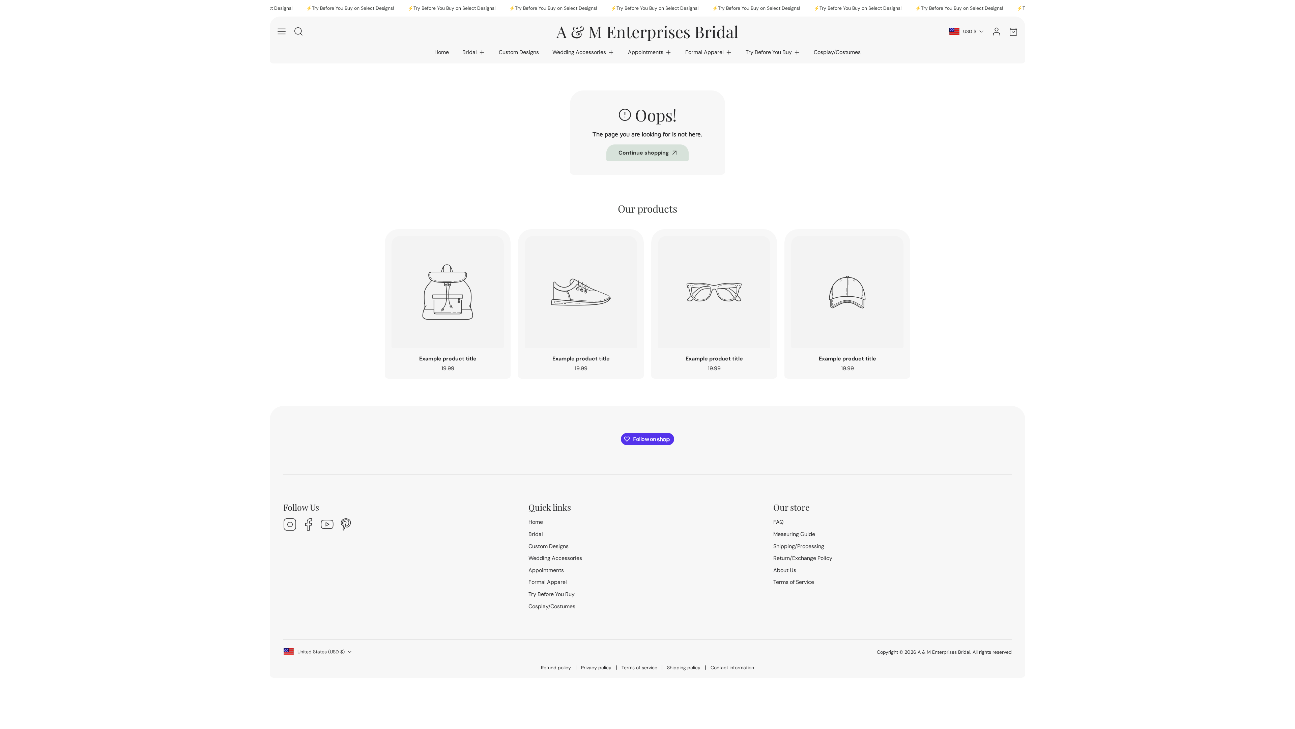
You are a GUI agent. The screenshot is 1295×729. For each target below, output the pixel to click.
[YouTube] (327, 525)
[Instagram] (290, 525)
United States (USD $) (321, 652)
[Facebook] (308, 525)
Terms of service (639, 668)
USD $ (969, 31)
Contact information (732, 668)
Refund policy (556, 668)
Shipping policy (683, 668)
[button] (474, 52)
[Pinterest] (345, 525)
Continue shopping (643, 152)
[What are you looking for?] (298, 31)
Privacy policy (596, 668)
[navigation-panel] (282, 31)
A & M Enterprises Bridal (944, 652)
